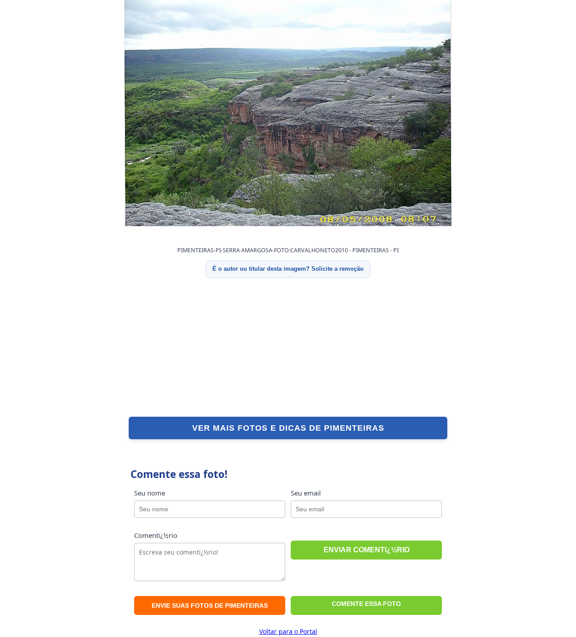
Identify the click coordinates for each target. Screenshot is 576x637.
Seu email (306, 492)
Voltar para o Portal (288, 631)
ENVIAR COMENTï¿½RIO (367, 550)
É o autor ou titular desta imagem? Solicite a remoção (288, 268)
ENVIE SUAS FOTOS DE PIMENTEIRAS (210, 605)
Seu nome (149, 492)
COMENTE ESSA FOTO (366, 603)
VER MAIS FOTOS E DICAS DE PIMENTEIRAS (288, 427)
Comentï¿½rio (155, 535)
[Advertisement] (288, 347)
